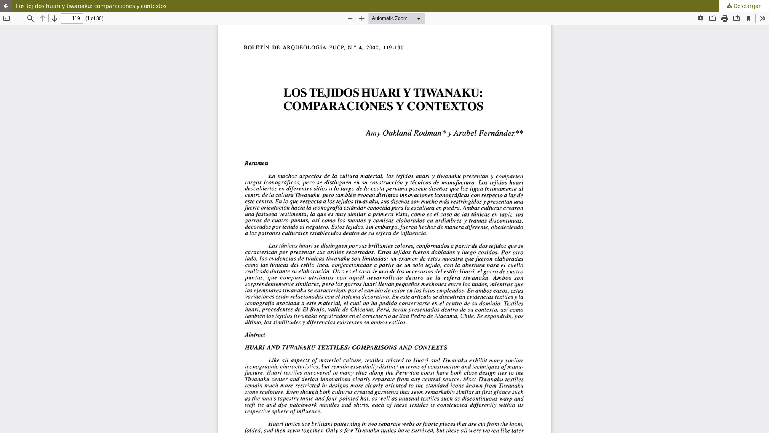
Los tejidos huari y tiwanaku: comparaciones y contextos (91, 6)
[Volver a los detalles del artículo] (6, 6)
